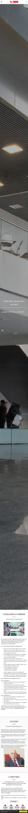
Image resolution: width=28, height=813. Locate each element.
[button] (1, 2)
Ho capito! (23, 811)
